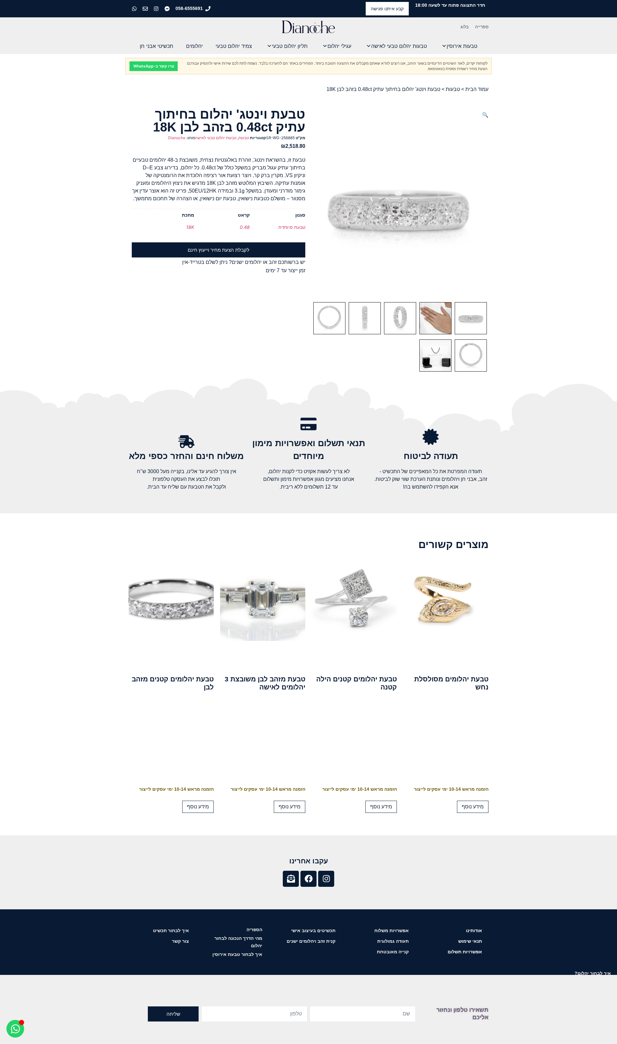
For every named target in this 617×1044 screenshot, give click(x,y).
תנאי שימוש (470, 941)
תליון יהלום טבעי (290, 46)
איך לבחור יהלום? (593, 973)
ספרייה (481, 26)
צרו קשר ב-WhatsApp (153, 66)
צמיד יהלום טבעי (234, 46)
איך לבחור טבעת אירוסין (237, 954)
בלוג (465, 26)
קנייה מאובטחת (393, 951)
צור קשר (180, 941)
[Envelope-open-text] (291, 879)
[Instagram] (326, 879)
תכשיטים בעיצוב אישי (313, 930)
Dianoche (176, 137)
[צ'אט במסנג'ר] (168, 8)
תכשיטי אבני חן (156, 46)
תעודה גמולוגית (393, 941)
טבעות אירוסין (462, 46)
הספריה (254, 929)
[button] (485, 115)
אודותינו (474, 930)
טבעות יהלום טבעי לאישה (399, 46)
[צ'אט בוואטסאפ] (135, 8)
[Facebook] (308, 879)
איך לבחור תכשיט (171, 930)
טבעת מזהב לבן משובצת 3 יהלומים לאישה (265, 683)
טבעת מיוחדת (291, 227)
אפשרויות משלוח (391, 930)
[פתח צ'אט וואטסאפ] (15, 1029)
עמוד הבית (476, 89)
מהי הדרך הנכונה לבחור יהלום (238, 942)
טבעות (453, 89)
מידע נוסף (473, 806)
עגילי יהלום (339, 46)
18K (190, 227)
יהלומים (194, 46)
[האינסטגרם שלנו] (157, 8)
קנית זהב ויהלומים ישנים (311, 941)
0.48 (245, 227)
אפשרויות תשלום (465, 951)
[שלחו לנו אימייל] (146, 8)
